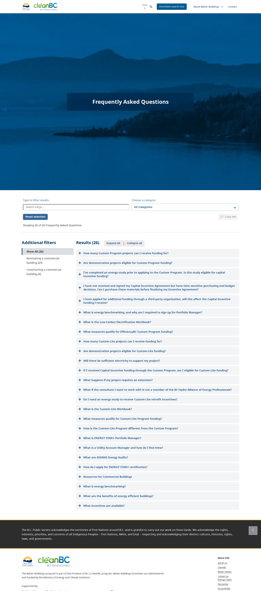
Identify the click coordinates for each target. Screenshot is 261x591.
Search (145, 6)
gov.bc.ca (222, 562)
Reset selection (35, 216)
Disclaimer (223, 584)
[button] (253, 530)
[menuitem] (206, 6)
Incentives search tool (171, 6)
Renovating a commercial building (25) (44, 261)
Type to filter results (36, 200)
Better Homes (225, 571)
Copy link (230, 216)
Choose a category (143, 200)
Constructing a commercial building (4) (44, 272)
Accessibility (224, 588)
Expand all (113, 243)
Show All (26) (38, 251)
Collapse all (134, 243)
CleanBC (222, 567)
